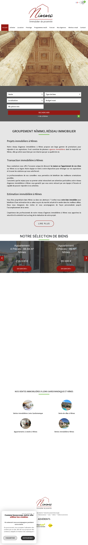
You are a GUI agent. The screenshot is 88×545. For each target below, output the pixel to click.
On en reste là (27, 514)
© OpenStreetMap (82, 491)
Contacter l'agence (64, 375)
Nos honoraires (42, 515)
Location (20, 27)
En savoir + (22, 269)
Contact (83, 27)
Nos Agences (61, 27)
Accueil (4, 27)
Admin (54, 515)
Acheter (12, 27)
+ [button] (3, 441)
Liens (49, 515)
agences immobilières (57, 149)
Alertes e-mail (73, 27)
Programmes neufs (40, 27)
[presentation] (2, 258)
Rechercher (44, 112)
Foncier (52, 27)
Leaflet (67, 491)
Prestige (29, 27)
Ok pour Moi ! (28, 538)
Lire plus (44, 223)
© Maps (73, 491)
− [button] (3, 444)
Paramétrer (10, 538)
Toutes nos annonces (63, 515)
